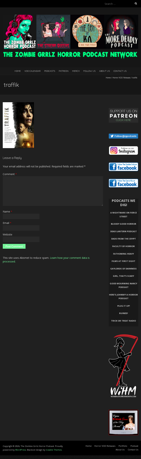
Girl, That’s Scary (123, 276)
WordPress (20, 449)
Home (18, 71)
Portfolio (123, 446)
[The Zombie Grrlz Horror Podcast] (70, 16)
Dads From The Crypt (123, 238)
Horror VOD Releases (121, 77)
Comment (10, 174)
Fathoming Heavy (123, 253)
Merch (76, 71)
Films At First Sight (123, 261)
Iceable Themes (54, 449)
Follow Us (89, 71)
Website (7, 234)
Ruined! (123, 313)
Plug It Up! (123, 305)
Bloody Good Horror (123, 223)
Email (7, 223)
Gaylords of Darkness (123, 268)
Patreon (63, 71)
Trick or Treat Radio (123, 320)
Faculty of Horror (123, 246)
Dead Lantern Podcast (123, 231)
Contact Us (119, 71)
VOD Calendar (32, 71)
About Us (104, 71)
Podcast (134, 446)
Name (7, 211)
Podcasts (49, 71)
